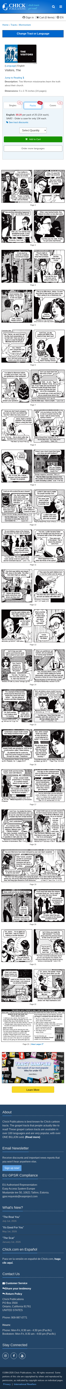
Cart (42, 17)
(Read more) (32, 1137)
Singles (12, 105)
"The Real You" (11, 1217)
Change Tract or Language (33, 33)
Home (5, 25)
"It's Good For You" (13, 1227)
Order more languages (33, 148)
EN (61, 17)
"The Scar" (8, 1238)
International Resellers (25, 1384)
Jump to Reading (14, 77)
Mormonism (25, 25)
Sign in (29, 17)
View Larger (36, 1044)
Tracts (14, 25)
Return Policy (13, 1293)
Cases (53, 105)
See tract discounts (18, 122)
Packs (33, 105)
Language (11, 65)
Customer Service (16, 1283)
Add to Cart (34, 139)
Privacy (7, 1384)
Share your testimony (18, 1288)
